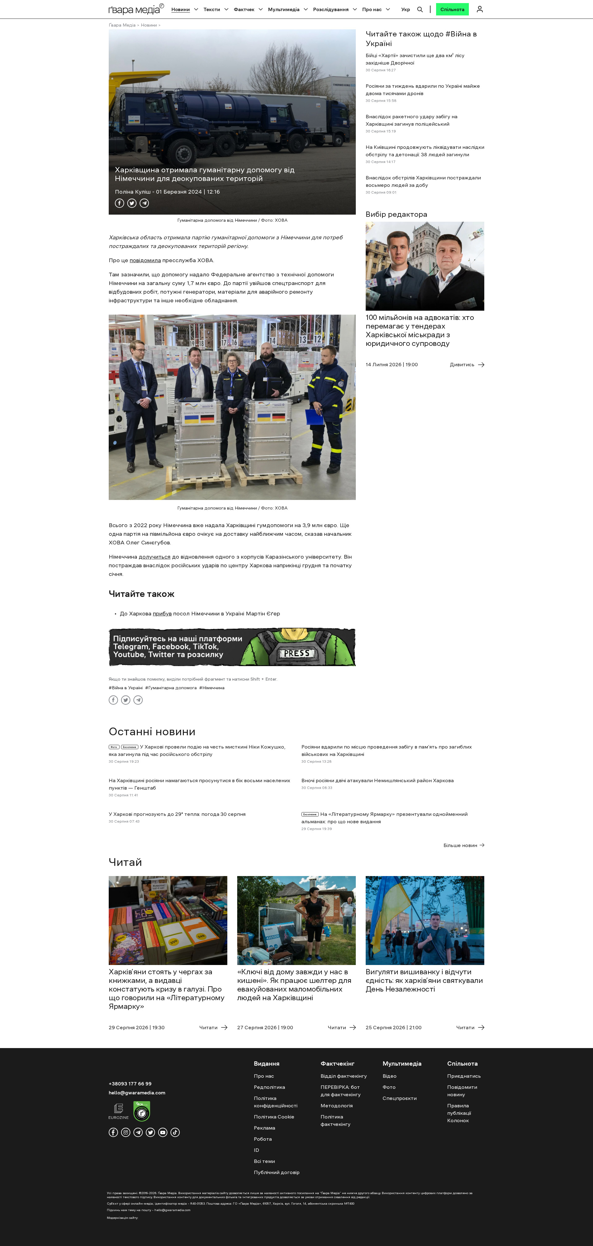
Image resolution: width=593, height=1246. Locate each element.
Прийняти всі (404, 1236)
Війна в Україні (127, 688)
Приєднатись (464, 1075)
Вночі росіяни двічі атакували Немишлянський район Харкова (377, 780)
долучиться (154, 557)
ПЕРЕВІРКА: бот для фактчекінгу (341, 1090)
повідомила (145, 260)
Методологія (337, 1105)
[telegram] (138, 1132)
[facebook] (113, 1132)
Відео (390, 1075)
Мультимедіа (284, 9)
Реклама (264, 1127)
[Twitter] (132, 203)
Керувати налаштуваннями (517, 1236)
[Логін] (479, 9)
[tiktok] (175, 1132)
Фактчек (244, 9)
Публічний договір (277, 1172)
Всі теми (264, 1161)
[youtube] (162, 1132)
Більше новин (460, 845)
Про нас (372, 9)
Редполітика (269, 1086)
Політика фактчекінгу (336, 1120)
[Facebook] (119, 203)
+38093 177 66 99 (130, 1083)
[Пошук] (420, 8)
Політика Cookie (274, 1116)
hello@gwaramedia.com (137, 1092)
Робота (263, 1138)
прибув (162, 613)
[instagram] (125, 1132)
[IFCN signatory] (141, 1112)
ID (256, 1149)
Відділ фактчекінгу (344, 1075)
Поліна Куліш (133, 192)
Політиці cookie (345, 1236)
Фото (389, 1086)
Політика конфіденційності (275, 1102)
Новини (180, 9)
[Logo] (136, 9)
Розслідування (331, 9)
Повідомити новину (462, 1090)
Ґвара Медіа (122, 25)
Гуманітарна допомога (172, 688)
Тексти (212, 9)
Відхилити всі (453, 1236)
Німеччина (213, 688)
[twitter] (150, 1132)
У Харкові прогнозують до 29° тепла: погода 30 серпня (177, 814)
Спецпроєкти (400, 1098)
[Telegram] (144, 203)
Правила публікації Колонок (459, 1113)
